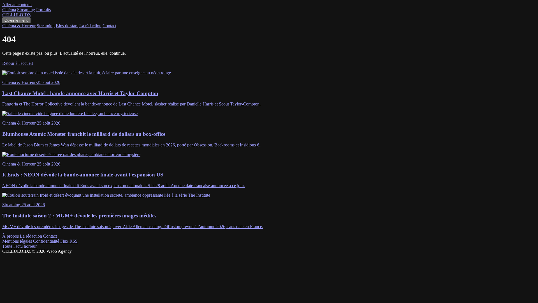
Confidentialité (46, 241)
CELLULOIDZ (16, 14)
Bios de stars (67, 25)
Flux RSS (69, 241)
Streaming (26, 9)
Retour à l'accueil (17, 63)
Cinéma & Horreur (19, 25)
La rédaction (90, 25)
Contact (109, 25)
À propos (10, 236)
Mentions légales (17, 241)
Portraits (43, 9)
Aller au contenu (17, 4)
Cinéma (9, 9)
